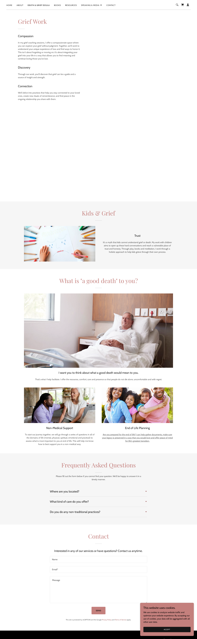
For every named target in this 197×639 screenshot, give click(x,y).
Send (98, 610)
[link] (182, 4)
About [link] (20, 5)
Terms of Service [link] (120, 620)
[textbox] (98, 559)
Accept (167, 629)
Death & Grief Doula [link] (39, 5)
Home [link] (9, 5)
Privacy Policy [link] (106, 620)
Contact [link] (111, 5)
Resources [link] (71, 5)
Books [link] (57, 5)
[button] (91, 5)
